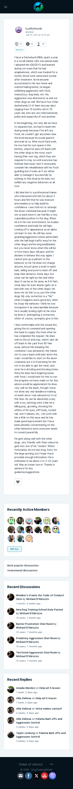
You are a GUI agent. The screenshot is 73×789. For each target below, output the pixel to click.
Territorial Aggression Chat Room (36, 652)
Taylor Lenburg (25, 733)
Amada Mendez (25, 688)
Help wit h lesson (49, 688)
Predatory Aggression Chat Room (36, 638)
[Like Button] (18, 482)
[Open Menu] (6, 6)
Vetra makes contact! (49, 708)
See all (14, 549)
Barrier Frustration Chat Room (34, 624)
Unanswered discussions (22, 570)
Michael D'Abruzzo (37, 599)
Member (20, 50)
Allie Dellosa (23, 698)
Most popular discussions (23, 565)
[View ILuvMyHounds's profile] (18, 29)
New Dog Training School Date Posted (39, 609)
